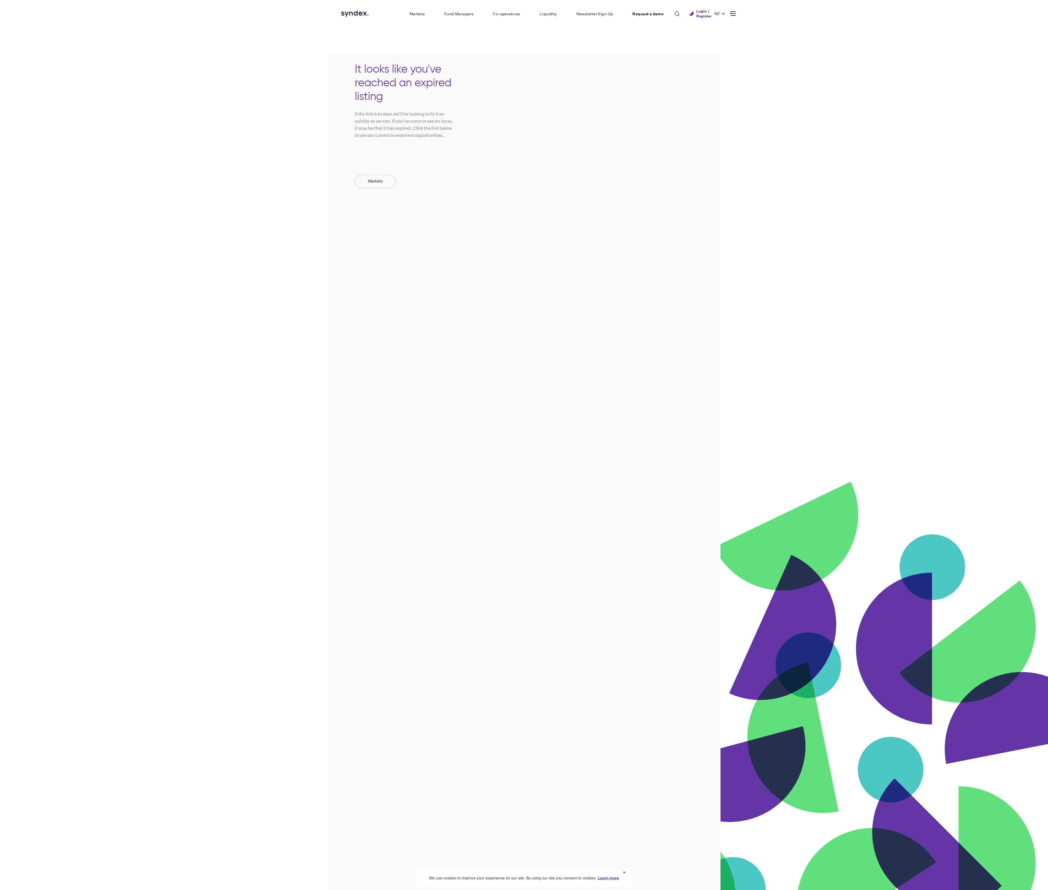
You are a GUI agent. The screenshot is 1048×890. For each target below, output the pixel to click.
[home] (354, 14)
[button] (717, 13)
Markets (375, 181)
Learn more (608, 878)
